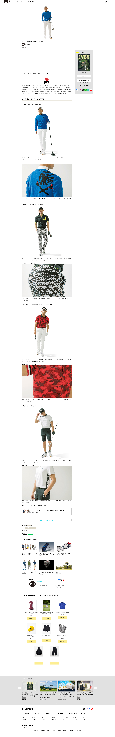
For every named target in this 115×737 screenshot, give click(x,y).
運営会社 (48, 730)
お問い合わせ (42, 730)
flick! (63, 719)
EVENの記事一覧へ (84, 46)
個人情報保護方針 (71, 730)
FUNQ (23, 717)
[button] (19, 688)
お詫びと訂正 (79, 730)
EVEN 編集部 (39, 581)
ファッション (30, 525)
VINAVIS (53, 717)
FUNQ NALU (44, 719)
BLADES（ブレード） (55, 719)
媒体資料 (54, 730)
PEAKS (43, 717)
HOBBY (48, 713)
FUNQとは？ (36, 730)
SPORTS (45, 699)
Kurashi (25, 727)
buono (84, 719)
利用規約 (64, 730)
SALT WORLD (75, 717)
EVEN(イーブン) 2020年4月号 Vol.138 (46, 520)
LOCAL (83, 713)
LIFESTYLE (61, 713)
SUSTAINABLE (74, 713)
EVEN (26, 530)
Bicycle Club (24, 719)
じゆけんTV (75, 719)
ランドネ (33, 717)
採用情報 (59, 730)
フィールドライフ (65, 717)
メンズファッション (32, 528)
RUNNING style (34, 719)
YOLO (23, 727)
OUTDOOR (25, 713)
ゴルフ (26, 528)
